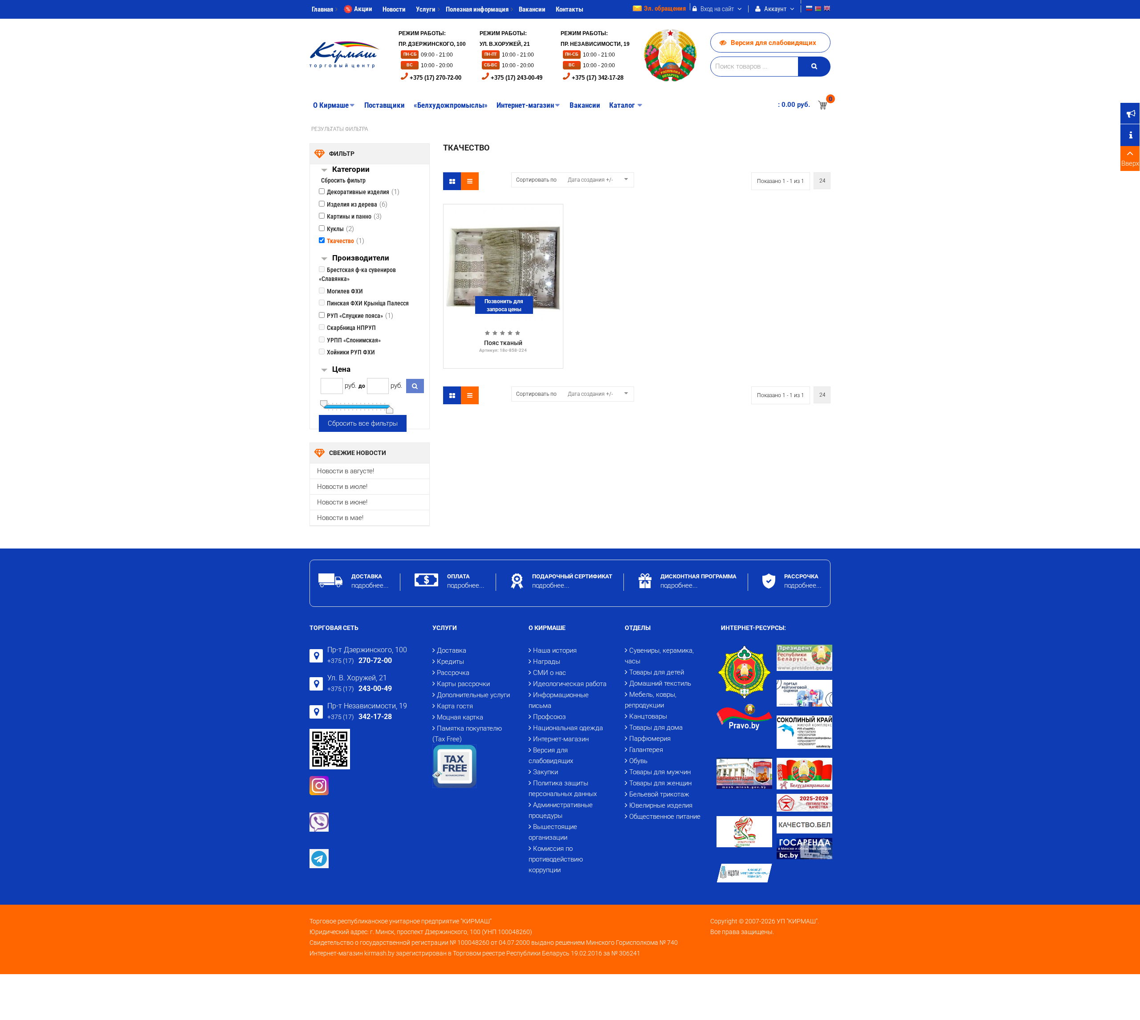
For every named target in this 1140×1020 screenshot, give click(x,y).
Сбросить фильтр (343, 180)
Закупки (545, 772)
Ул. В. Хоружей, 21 (357, 678)
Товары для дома (656, 727)
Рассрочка (453, 673)
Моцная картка (460, 717)
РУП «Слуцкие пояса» (355, 315)
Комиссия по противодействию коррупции (556, 859)
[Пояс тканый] (503, 264)
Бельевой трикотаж (659, 794)
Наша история (555, 650)
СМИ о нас (549, 673)
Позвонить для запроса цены (503, 305)
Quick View (503, 211)
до (361, 386)
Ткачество (340, 240)
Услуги (426, 9)
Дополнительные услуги (473, 695)
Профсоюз (549, 717)
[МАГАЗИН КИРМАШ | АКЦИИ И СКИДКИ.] (344, 54)
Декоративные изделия (358, 191)
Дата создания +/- (590, 180)
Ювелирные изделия (660, 805)
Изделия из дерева (352, 204)
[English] (827, 9)
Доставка (451, 650)
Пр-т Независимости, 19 (367, 706)
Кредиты (450, 662)
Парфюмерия (650, 739)
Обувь (638, 761)
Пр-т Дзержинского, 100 (367, 650)
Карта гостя (455, 706)
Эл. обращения (665, 8)
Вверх (1130, 163)
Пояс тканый (503, 342)
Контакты (569, 9)
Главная (322, 9)
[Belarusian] (818, 9)
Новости (394, 9)
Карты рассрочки (463, 684)
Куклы (335, 228)
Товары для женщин (660, 783)
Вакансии (532, 9)
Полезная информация (477, 9)
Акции (363, 9)
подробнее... (370, 585)
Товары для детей (656, 672)
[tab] (380, 170)
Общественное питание (664, 817)
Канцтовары (648, 716)
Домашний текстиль (660, 683)
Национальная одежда (568, 728)
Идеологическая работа (570, 684)
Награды (546, 662)
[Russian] (809, 9)
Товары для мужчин (660, 772)
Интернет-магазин (561, 739)
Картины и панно (349, 216)
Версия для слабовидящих (773, 43)
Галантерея (646, 750)
